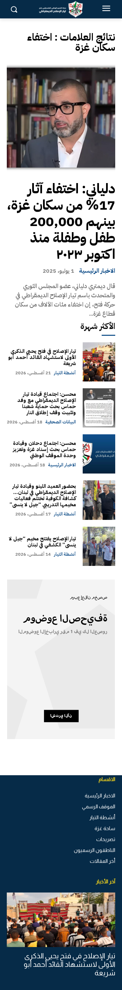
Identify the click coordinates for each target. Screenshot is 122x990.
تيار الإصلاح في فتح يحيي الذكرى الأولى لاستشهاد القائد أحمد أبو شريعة (42, 357)
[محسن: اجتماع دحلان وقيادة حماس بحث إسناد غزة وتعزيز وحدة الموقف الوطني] (99, 454)
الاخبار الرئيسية (97, 271)
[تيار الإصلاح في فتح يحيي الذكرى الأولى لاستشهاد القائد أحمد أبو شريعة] (99, 361)
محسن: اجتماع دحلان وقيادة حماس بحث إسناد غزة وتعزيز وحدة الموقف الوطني (44, 449)
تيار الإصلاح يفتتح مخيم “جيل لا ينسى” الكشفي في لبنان (42, 542)
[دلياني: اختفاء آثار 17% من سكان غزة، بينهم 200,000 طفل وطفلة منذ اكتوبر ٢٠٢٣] (61, 117)
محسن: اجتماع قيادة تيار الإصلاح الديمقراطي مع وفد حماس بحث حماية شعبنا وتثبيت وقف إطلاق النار (46, 403)
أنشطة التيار (65, 373)
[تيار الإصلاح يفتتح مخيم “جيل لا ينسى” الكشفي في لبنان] (99, 546)
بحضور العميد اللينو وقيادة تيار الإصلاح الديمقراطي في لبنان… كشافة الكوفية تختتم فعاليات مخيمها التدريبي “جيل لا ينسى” (42, 495)
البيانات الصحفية (60, 422)
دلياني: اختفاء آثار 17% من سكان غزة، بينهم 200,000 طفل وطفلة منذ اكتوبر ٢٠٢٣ (61, 222)
